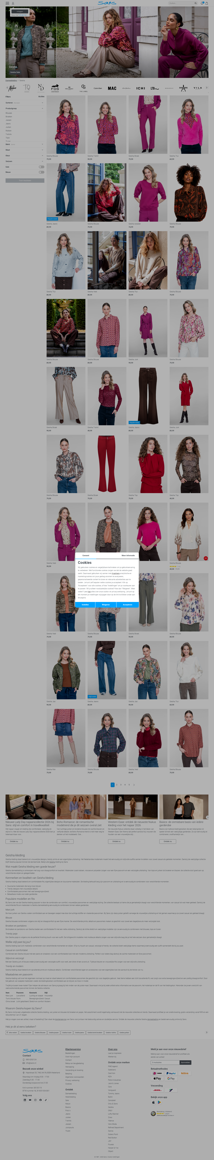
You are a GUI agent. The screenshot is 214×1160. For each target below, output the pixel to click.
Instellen (85, 605)
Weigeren (106, 605)
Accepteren (127, 605)
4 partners (116, 573)
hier (89, 592)
